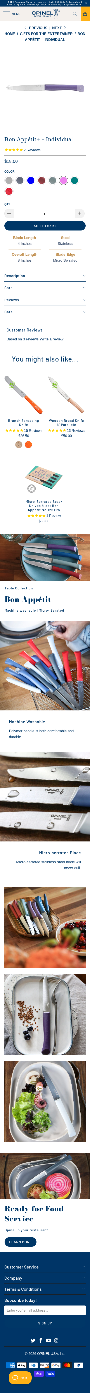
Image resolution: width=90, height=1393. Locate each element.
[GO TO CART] (85, 14)
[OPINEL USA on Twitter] (33, 1341)
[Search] (76, 14)
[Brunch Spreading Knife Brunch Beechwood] (18, 444)
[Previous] (8, 87)
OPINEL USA (47, 1354)
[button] (45, 276)
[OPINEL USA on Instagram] (56, 1341)
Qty (7, 204)
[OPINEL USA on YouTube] (48, 1341)
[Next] (81, 87)
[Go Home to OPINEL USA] (45, 14)
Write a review (51, 339)
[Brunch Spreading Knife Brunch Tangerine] (28, 444)
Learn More (20, 1242)
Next (57, 28)
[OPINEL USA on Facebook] (41, 1341)
